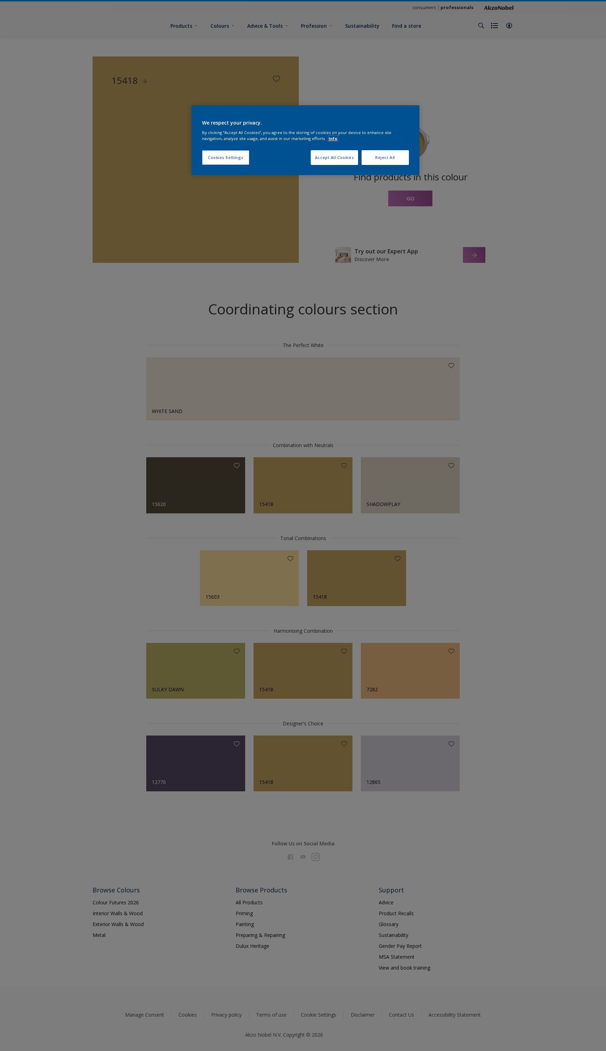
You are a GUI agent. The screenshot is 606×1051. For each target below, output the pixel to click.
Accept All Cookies (334, 157)
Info (333, 138)
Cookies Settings (225, 157)
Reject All (385, 157)
